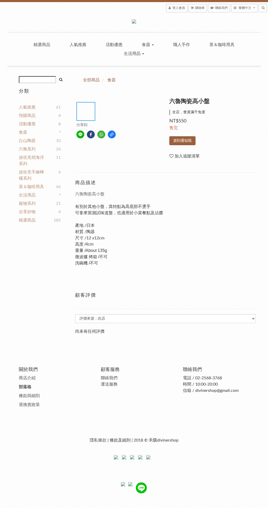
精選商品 (42, 45)
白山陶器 (27, 141)
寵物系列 (27, 203)
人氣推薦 (78, 45)
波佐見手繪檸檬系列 (31, 175)
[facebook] (91, 134)
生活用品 (133, 54)
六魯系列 (27, 149)
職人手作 (181, 45)
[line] (80, 134)
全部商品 (91, 80)
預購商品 (27, 116)
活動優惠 (114, 45)
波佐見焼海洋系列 (31, 160)
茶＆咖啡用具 (221, 45)
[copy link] (112, 134)
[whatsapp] (101, 134)
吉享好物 (27, 212)
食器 (146, 45)
